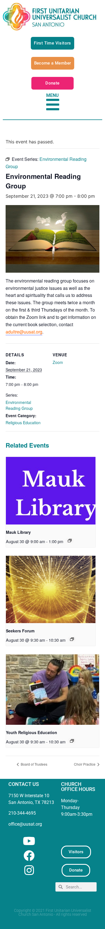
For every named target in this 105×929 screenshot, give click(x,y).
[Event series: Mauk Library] (70, 540)
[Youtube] (29, 840)
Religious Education (23, 422)
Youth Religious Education (31, 732)
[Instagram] (29, 870)
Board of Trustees (33, 764)
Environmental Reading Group (19, 405)
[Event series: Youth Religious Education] (72, 741)
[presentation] (50, 490)
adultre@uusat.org (24, 331)
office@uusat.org (25, 824)
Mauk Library (18, 532)
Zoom (58, 362)
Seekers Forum (20, 631)
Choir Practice (85, 764)
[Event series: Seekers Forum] (72, 639)
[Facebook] (29, 855)
